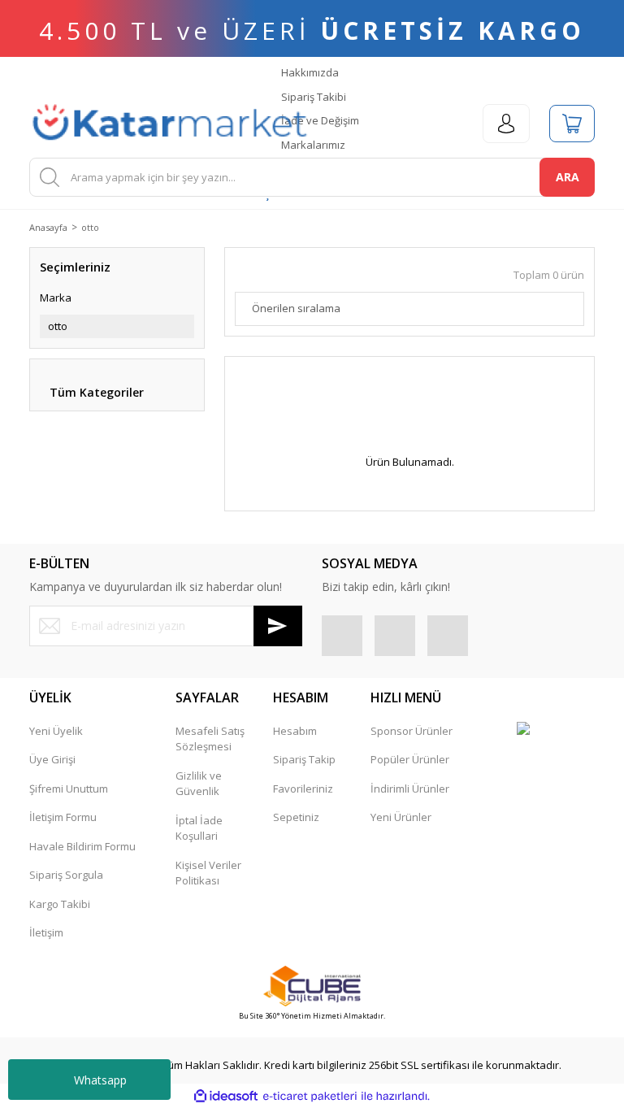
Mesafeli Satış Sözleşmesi (210, 738)
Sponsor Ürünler (411, 730)
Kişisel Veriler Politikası (208, 873)
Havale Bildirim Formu (82, 846)
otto (90, 227)
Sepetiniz (296, 817)
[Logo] (169, 123)
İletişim (46, 932)
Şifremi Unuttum (68, 788)
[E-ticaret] (310, 1096)
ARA (567, 177)
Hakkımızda (309, 72)
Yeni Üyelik (56, 730)
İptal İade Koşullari (199, 828)
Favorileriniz (303, 788)
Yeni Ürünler (400, 817)
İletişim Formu (63, 817)
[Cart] (572, 123)
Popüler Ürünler (409, 759)
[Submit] (278, 626)
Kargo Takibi (59, 904)
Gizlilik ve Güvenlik (199, 783)
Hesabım (295, 730)
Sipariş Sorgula (66, 874)
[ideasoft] (225, 1096)
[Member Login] (506, 123)
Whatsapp (100, 1080)
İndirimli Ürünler (409, 788)
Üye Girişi (52, 759)
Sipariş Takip (304, 759)
